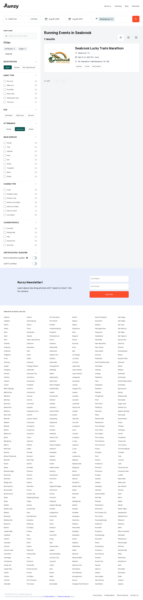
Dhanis (29, 482)
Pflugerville (99, 396)
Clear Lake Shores (33, 340)
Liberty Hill (76, 407)
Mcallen (75, 509)
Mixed (31, 129)
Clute (29, 355)
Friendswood (54, 336)
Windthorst (122, 561)
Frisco (51, 340)
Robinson (98, 524)
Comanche (31, 381)
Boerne (6, 452)
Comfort (30, 388)
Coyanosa (30, 430)
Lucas (74, 449)
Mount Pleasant (101, 317)
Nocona (98, 355)
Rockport (98, 531)
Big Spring (7, 441)
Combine (30, 385)
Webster (121, 520)
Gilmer (51, 373)
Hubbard (52, 501)
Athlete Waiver (109, 595)
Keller (51, 576)
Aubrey (6, 381)
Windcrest (122, 558)
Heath (51, 464)
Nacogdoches (100, 328)
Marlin (74, 490)
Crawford (30, 434)
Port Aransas (100, 426)
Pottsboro (99, 464)
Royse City (99, 561)
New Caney (99, 347)
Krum (74, 347)
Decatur (30, 456)
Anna (6, 358)
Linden (74, 415)
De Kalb (29, 452)
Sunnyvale (121, 415)
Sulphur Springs (123, 411)
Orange (98, 373)
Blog (126, 6)
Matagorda (76, 501)
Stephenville (122, 396)
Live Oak (75, 422)
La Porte (75, 362)
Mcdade (75, 512)
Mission (75, 561)
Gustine (52, 430)
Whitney (121, 546)
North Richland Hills (102, 362)
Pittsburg (98, 407)
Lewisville (75, 404)
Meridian (75, 531)
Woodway (121, 572)
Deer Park (30, 460)
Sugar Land (122, 404)
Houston (52, 497)
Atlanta (6, 377)
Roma (97, 543)
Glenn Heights (54, 385)
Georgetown (54, 366)
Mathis (74, 505)
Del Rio (29, 464)
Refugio (98, 501)
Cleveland (30, 347)
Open (8, 67)
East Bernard (31, 516)
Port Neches (99, 441)
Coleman (30, 362)
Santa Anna (122, 340)
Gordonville (53, 396)
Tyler (120, 464)
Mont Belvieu (77, 572)
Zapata (120, 584)
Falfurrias (30, 550)
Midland (75, 543)
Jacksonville (53, 546)
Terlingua (121, 430)
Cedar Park (8, 569)
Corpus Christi (32, 419)
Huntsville (53, 516)
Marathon (75, 482)
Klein (74, 332)
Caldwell (7, 535)
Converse (30, 404)
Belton (6, 430)
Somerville (121, 377)
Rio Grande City (100, 512)
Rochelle (98, 527)
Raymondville (100, 494)
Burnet (6, 527)
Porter (97, 449)
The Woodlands (124, 449)
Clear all (8, 54)
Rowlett (98, 558)
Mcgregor (76, 516)
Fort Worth (53, 321)
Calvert (6, 539)
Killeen (74, 325)
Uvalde (120, 475)
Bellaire (6, 422)
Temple (121, 426)
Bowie (6, 464)
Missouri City (77, 565)
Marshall (75, 494)
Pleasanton (99, 422)
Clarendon (30, 332)
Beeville (7, 419)
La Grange (76, 355)
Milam (74, 550)
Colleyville (30, 370)
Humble (52, 509)
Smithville (121, 373)
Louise (74, 441)
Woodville (121, 569)
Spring (120, 392)
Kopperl (75, 336)
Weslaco (121, 524)
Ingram (52, 531)
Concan (29, 396)
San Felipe (121, 321)
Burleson (7, 524)
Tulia (119, 456)
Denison (30, 471)
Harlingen (53, 452)
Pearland (98, 388)
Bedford (7, 411)
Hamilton (52, 441)
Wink (119, 565)
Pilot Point (98, 404)
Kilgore (74, 321)
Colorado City (32, 373)
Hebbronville (54, 467)
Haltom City (53, 437)
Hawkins (52, 460)
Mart (74, 497)
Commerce (31, 392)
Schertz (121, 347)
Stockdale (121, 400)
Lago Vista (76, 366)
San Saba (121, 332)
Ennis (29, 543)
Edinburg (30, 524)
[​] (121, 37)
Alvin (5, 340)
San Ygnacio (122, 336)
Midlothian (76, 546)
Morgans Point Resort (80, 584)
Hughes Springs (55, 505)
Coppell (30, 407)
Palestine (98, 377)
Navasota (98, 332)
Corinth (29, 415)
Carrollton (7, 554)
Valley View (122, 482)
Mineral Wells (77, 558)
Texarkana (122, 437)
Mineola (75, 554)
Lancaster (76, 381)
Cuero (29, 437)
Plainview (98, 411)
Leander (75, 396)
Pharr (97, 400)
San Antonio (99, 580)
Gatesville (53, 362)
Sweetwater (122, 419)
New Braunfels (100, 343)
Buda (6, 501)
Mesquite (75, 535)
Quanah (98, 479)
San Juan (121, 325)
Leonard (75, 400)
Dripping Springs (33, 497)
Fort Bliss (30, 576)
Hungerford (53, 512)
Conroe (29, 400)
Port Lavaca (99, 437)
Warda (120, 505)
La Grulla (75, 358)
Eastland (30, 520)
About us (107, 6)
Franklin (52, 325)
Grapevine (53, 422)
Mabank (75, 460)
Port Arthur (99, 430)
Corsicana (30, 422)
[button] (20, 61)
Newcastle (99, 351)
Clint (28, 351)
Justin (51, 565)
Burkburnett (8, 520)
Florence (30, 561)
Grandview (53, 415)
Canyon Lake (8, 550)
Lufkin (74, 452)
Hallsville (52, 434)
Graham (52, 404)
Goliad (51, 392)
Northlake (98, 366)
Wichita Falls (122, 550)
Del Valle (30, 467)
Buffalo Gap (8, 509)
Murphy (98, 325)
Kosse (74, 340)
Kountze (75, 343)
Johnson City (54, 558)
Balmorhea (8, 392)
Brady (6, 467)
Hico (51, 482)
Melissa (75, 524)
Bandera (7, 396)
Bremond (7, 475)
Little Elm (75, 419)
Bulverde (7, 516)
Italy (51, 543)
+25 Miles (33, 19)
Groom (52, 426)
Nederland (99, 336)
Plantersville (99, 419)
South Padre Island (125, 381)
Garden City (53, 355)
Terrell (120, 434)
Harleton (52, 449)
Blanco (6, 445)
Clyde (29, 358)
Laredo (75, 385)
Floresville (30, 565)
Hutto (51, 524)
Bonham (7, 460)
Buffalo (6, 505)
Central (6, 580)
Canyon (6, 546)
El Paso (29, 531)
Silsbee (120, 370)
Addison (7, 321)
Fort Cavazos (31, 580)
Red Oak (98, 497)
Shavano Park (123, 358)
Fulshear (52, 343)
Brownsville (8, 490)
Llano (74, 430)
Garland (52, 358)
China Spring (31, 321)
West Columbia (123, 531)
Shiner (120, 366)
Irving (51, 539)
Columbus (30, 377)
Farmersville (31, 554)
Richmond (98, 509)
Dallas (29, 449)
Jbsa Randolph (54, 554)
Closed (17, 67)
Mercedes (76, 527)
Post (97, 456)
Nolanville (98, 358)
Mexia (74, 539)
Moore (74, 580)
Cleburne (30, 343)
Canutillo (7, 543)
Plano (97, 415)
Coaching (118, 6)
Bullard (6, 512)
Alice (5, 332)
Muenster (98, 321)
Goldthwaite (54, 388)
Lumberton (76, 456)
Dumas (29, 505)
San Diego (121, 317)
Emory (29, 539)
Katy (51, 569)
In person (20, 129)
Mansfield (76, 475)
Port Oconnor (100, 445)
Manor (74, 471)
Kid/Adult (8, 115)
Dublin (29, 501)
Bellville (6, 426)
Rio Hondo (99, 516)
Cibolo (29, 325)
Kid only (31, 115)
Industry (52, 527)
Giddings (52, 370)
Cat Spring (8, 561)
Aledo (6, 328)
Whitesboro (122, 539)
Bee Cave (7, 415)
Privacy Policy (49, 596)
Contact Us (134, 595)
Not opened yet (29, 67)
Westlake (121, 535)
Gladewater (53, 377)
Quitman (98, 490)
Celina (6, 572)
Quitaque (98, 486)
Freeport (52, 332)
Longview (75, 437)
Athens (6, 373)
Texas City (122, 441)
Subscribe (135, 6)
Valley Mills (122, 479)
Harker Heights (55, 445)
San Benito (99, 584)
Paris (97, 381)
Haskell (52, 456)
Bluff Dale (7, 449)
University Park (123, 471)
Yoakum (121, 580)
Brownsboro (8, 486)
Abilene (6, 317)
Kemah (51, 580)
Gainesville (53, 347)
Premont (98, 467)
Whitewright (122, 543)
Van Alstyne (122, 486)
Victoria (120, 490)
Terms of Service (64, 596)
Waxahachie (122, 512)
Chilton (29, 317)
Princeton (98, 471)
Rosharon (98, 550)
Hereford (52, 479)
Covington (30, 426)
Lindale (75, 411)
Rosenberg (99, 546)
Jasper (52, 550)
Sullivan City (122, 407)
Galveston (53, 351)
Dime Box (30, 486)
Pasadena (98, 385)
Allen (5, 336)
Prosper (98, 475)
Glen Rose (53, 381)
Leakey (75, 392)
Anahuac (7, 347)
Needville (98, 340)
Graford (52, 400)
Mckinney (75, 520)
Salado (97, 572)
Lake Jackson (77, 373)
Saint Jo (98, 569)
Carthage (7, 558)
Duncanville (31, 509)
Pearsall (98, 392)
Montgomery (77, 576)
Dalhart (29, 445)
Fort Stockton (54, 317)
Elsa (28, 535)
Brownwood (8, 494)
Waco (120, 497)
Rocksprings (99, 535)
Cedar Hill (7, 565)
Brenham (7, 479)
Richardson (99, 505)
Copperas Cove (32, 411)
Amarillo (7, 343)
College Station (32, 366)
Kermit (74, 317)
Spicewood (122, 388)
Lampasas (76, 377)
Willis (120, 554)
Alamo (6, 325)
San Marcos (122, 328)
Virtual (8, 129)
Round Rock (99, 554)
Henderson (53, 475)
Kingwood (76, 328)
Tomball (121, 452)
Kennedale (53, 584)
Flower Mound (32, 569)
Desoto (29, 479)
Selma (120, 355)
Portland (98, 452)
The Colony (122, 445)
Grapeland (53, 419)
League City (76, 388)
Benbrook (7, 434)
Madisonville (76, 464)
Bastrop (7, 400)
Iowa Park (52, 535)
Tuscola (121, 460)
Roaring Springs (101, 520)
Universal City (123, 467)
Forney (29, 572)
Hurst (51, 520)
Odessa (98, 370)
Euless (29, 546)
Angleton (7, 355)
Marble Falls (76, 486)
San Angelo (99, 576)
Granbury (52, 407)
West (120, 527)
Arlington (7, 370)
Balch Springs (9, 388)
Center (6, 576)
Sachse (98, 565)
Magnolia (75, 467)
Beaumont (8, 407)
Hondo (52, 494)
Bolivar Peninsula (10, 456)
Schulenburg (122, 351)
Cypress (30, 441)
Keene (51, 572)
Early (28, 512)
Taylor (120, 422)
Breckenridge (9, 471)
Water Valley (122, 509)
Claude (29, 336)
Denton (29, 475)
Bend (6, 437)
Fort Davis (30, 584)
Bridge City (8, 482)
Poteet (97, 460)
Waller (120, 501)
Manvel (75, 479)
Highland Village (55, 486)
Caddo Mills (8, 531)
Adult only (20, 115)
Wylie (120, 576)
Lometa (75, 434)
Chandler (7, 584)
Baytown (7, 404)
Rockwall (98, 539)
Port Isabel (99, 434)
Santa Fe (121, 343)
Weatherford (122, 516)
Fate (28, 558)
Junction (52, 561)
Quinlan (97, 482)
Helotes (52, 471)
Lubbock (75, 445)
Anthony (7, 362)
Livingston (76, 426)
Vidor (120, 494)
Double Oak (31, 494)
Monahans (76, 569)
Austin (6, 385)
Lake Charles (77, 370)
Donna (29, 490)
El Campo (30, 527)
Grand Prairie (54, 411)
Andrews (7, 351)
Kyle (73, 351)
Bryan (6, 497)
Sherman (121, 362)
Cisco (29, 328)
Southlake (121, 385)
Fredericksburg (55, 328)
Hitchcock (53, 490)
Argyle (6, 366)
